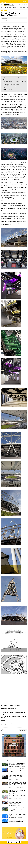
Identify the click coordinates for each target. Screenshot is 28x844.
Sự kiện (11, 779)
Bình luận (23, 730)
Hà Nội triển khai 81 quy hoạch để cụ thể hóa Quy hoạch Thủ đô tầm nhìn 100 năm (17, 809)
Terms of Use (3, 2)
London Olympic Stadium (12, 723)
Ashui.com (3, 20)
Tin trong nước (13, 793)
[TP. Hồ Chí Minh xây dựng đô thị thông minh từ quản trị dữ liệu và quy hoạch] (5, 777)
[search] (19, 4)
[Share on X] (11, 842)
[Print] (19, 842)
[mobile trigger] (2, 4)
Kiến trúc (4, 10)
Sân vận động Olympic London (8, 724)
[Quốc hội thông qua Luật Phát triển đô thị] (5, 816)
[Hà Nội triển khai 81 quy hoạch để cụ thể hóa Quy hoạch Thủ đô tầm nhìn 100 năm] (5, 809)
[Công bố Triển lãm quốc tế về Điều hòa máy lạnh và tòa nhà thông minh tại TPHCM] (5, 770)
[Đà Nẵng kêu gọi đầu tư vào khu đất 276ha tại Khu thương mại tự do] (5, 797)
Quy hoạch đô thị (13, 787)
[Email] (14, 842)
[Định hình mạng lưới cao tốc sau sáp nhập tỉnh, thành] (5, 791)
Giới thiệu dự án (13, 798)
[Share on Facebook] (8, 842)
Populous (20, 723)
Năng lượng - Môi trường (14, 766)
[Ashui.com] (9, 4)
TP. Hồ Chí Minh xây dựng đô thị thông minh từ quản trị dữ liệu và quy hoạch (17, 777)
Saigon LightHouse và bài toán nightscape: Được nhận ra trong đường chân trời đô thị (16, 802)
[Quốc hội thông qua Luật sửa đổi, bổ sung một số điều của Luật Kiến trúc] (5, 821)
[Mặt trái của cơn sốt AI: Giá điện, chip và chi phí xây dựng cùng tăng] (5, 764)
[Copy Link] (16, 842)
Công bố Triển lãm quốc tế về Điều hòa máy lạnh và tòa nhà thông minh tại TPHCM (17, 770)
